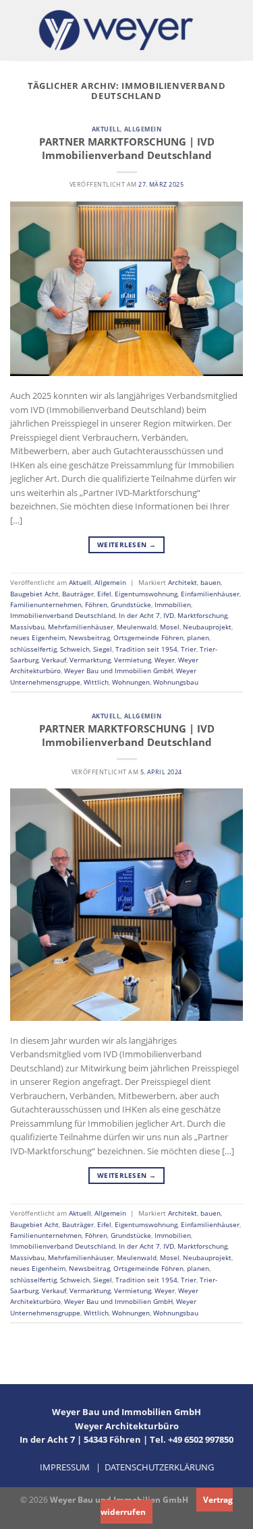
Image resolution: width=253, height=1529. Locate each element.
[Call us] (218, 30)
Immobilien (172, 604)
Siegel (102, 649)
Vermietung (132, 659)
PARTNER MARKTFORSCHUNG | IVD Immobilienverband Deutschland (127, 148)
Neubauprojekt (207, 626)
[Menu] (16, 29)
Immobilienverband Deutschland (62, 615)
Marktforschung (202, 615)
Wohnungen (131, 682)
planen (198, 637)
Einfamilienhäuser (210, 593)
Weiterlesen (126, 544)
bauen (210, 582)
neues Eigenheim (37, 637)
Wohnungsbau (175, 682)
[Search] (239, 30)
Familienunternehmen (46, 604)
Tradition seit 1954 (146, 649)
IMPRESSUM (65, 1467)
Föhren (96, 604)
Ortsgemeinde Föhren (148, 637)
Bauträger (78, 593)
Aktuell (106, 129)
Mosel (169, 626)
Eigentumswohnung (146, 593)
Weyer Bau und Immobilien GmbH (118, 670)
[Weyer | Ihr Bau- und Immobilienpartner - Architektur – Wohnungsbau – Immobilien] (116, 31)
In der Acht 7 (139, 615)
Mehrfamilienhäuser (80, 626)
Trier (188, 649)
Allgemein (142, 129)
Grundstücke (131, 604)
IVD (168, 615)
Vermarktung (90, 659)
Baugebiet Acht (34, 593)
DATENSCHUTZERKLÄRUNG (159, 1467)
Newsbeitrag (89, 637)
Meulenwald (137, 626)
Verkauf (54, 659)
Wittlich (96, 682)
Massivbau (27, 626)
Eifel (104, 593)
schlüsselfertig (33, 649)
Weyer (164, 659)
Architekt (182, 582)
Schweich (75, 649)
